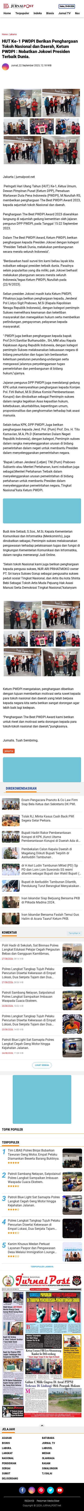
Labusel (47, 1448)
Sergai (6, 1468)
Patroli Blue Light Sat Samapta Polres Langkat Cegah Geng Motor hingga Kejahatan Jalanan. (28, 1044)
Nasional (8, 1458)
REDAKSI (29, 1501)
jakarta (13, 34)
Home (7, 13)
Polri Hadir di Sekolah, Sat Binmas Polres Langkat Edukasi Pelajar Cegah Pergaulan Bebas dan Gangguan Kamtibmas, (31, 949)
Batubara (48, 1437)
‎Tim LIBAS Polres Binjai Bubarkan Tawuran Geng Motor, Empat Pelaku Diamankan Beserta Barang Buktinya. (33, 1154)
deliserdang (10, 1478)
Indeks (38, 13)
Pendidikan (9, 1463)
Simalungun (50, 1468)
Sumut (6, 1473)
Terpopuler (22, 13)
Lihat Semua (42, 1065)
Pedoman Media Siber (48, 1501)
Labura (6, 1448)
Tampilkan (74, 933)
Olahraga (48, 1458)
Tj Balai (47, 1473)
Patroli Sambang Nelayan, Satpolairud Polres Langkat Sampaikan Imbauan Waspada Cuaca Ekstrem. (28, 997)
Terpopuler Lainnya (42, 1266)
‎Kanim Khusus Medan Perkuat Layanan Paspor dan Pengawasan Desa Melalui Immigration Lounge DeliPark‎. (31, 1248)
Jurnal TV (64, 13)
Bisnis (50, 13)
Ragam (46, 1463)
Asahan (7, 1437)
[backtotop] (42, 1427)
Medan (46, 1453)
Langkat (7, 1453)
